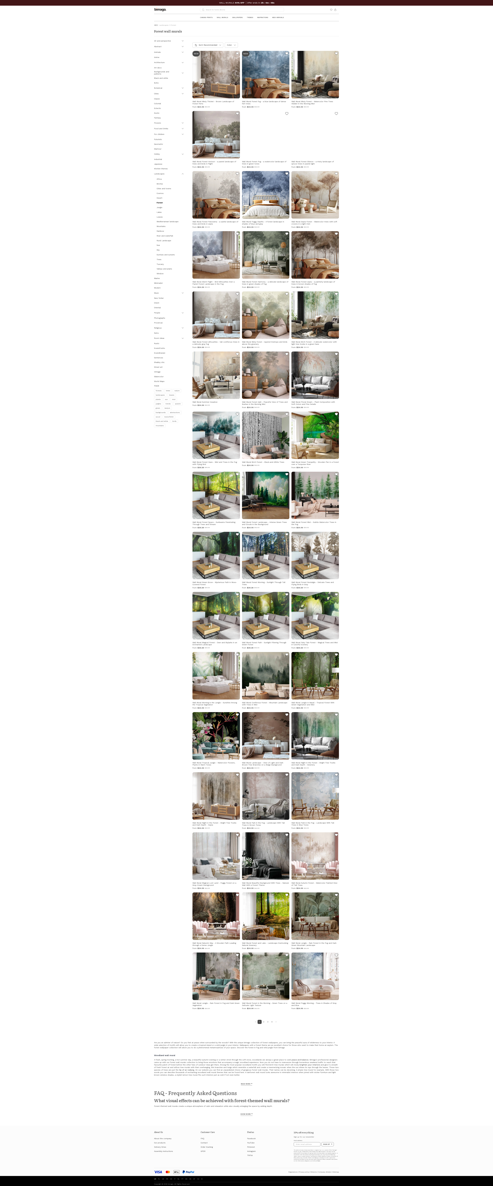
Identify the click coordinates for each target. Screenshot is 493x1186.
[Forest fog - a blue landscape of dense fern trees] (286, 54)
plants (158, 399)
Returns (314, 1172)
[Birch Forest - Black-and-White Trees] (286, 415)
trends (168, 404)
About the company (162, 1138)
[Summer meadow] (237, 354)
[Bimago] (161, 10)
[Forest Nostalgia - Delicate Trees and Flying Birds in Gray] (336, 535)
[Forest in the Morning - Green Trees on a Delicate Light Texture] (286, 955)
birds (174, 421)
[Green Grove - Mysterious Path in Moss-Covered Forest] (237, 535)
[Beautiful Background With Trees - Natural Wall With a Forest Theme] (286, 835)
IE (202, 1179)
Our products (159, 1143)
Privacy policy (304, 1172)
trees (168, 391)
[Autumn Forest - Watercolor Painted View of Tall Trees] (336, 835)
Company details (324, 1172)
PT (182, 1179)
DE (171, 1179)
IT (175, 1179)
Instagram (251, 1151)
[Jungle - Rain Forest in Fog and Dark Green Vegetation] (237, 955)
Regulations (292, 1172)
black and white (162, 421)
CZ (198, 1179)
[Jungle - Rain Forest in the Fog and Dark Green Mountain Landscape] (336, 895)
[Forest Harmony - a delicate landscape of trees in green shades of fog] (286, 234)
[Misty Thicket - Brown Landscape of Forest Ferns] (237, 54)
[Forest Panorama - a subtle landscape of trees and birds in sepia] (237, 174)
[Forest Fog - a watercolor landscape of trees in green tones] (286, 114)
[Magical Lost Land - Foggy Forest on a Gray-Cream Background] (237, 835)
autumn (178, 404)
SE (190, 1179)
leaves (171, 395)
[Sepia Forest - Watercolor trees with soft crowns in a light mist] (336, 174)
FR (167, 1179)
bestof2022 (168, 417)
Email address (298, 1140)
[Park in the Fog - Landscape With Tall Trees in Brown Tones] (286, 775)
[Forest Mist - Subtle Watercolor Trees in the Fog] (336, 475)
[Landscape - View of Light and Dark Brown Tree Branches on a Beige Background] (286, 715)
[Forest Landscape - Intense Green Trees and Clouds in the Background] (286, 475)
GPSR (203, 1151)
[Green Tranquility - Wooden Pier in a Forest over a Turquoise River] (336, 415)
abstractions (175, 412)
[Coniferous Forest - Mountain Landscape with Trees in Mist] (286, 655)
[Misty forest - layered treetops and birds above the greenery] (286, 294)
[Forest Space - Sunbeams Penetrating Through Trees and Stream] (237, 475)
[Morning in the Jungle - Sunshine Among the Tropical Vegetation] (237, 655)
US (155, 1179)
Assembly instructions (163, 1151)
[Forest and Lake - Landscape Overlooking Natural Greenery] (286, 895)
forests (159, 391)
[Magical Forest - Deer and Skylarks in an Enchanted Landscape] (237, 595)
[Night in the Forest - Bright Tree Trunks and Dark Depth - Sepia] (237, 775)
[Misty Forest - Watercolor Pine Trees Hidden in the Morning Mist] (336, 54)
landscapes (160, 395)
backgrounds (161, 412)
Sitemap (336, 1172)
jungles (158, 404)
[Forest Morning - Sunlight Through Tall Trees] (286, 535)
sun (166, 399)
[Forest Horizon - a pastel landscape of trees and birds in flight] (237, 114)
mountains (160, 425)
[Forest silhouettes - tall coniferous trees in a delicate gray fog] (237, 294)
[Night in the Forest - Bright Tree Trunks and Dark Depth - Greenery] (336, 715)
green (158, 408)
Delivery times (160, 1147)
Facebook (251, 1138)
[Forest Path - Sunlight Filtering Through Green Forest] (286, 595)
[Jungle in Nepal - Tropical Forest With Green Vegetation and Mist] (336, 655)
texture (167, 408)
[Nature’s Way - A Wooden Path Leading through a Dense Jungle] (237, 895)
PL (159, 1179)
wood (158, 417)
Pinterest (251, 1147)
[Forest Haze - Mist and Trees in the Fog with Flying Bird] (237, 415)
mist (173, 399)
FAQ (202, 1138)
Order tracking (207, 1147)
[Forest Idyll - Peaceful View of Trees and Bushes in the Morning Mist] (286, 354)
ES (186, 1179)
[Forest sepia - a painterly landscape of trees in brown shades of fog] (336, 234)
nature (176, 391)
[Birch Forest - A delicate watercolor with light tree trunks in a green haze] (336, 294)
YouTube (250, 1143)
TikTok (250, 1155)
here (318, 1160)
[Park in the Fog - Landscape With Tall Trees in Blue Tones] (336, 775)
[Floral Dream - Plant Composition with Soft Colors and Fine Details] (336, 354)
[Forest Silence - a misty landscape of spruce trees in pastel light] (336, 114)
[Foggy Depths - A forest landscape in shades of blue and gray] (286, 174)
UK (163, 1179)
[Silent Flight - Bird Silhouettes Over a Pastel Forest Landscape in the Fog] (237, 234)
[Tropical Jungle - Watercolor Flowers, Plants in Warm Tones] (237, 715)
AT (194, 1179)
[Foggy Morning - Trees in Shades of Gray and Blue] (336, 955)
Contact (204, 1143)
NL (178, 1179)
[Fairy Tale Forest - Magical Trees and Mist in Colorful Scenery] (336, 595)
